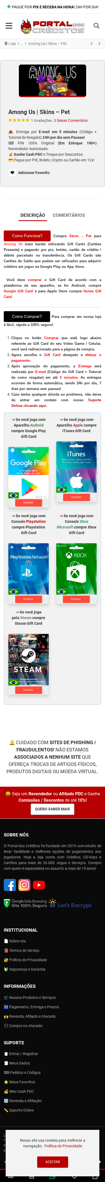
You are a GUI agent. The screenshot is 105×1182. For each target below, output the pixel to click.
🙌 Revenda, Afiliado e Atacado (30, 1016)
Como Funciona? (27, 235)
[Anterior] (92, 44)
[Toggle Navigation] (9, 26)
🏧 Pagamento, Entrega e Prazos (31, 1007)
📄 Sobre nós (15, 941)
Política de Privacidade (63, 1146)
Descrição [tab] (32, 215)
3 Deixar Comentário (71, 120)
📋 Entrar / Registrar (21, 1054)
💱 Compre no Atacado (23, 1026)
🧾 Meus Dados (17, 1063)
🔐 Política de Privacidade (25, 960)
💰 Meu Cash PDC (19, 1091)
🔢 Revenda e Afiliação (23, 1101)
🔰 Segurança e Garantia (25, 969)
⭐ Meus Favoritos (19, 1082)
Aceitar (52, 1162)
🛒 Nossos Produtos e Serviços (30, 997)
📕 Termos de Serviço (21, 950)
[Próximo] (99, 44)
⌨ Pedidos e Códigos (22, 1072)
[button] (96, 26)
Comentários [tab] (69, 215)
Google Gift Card (19, 291)
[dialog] (52, 1153)
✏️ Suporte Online (19, 1110)
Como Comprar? (27, 316)
